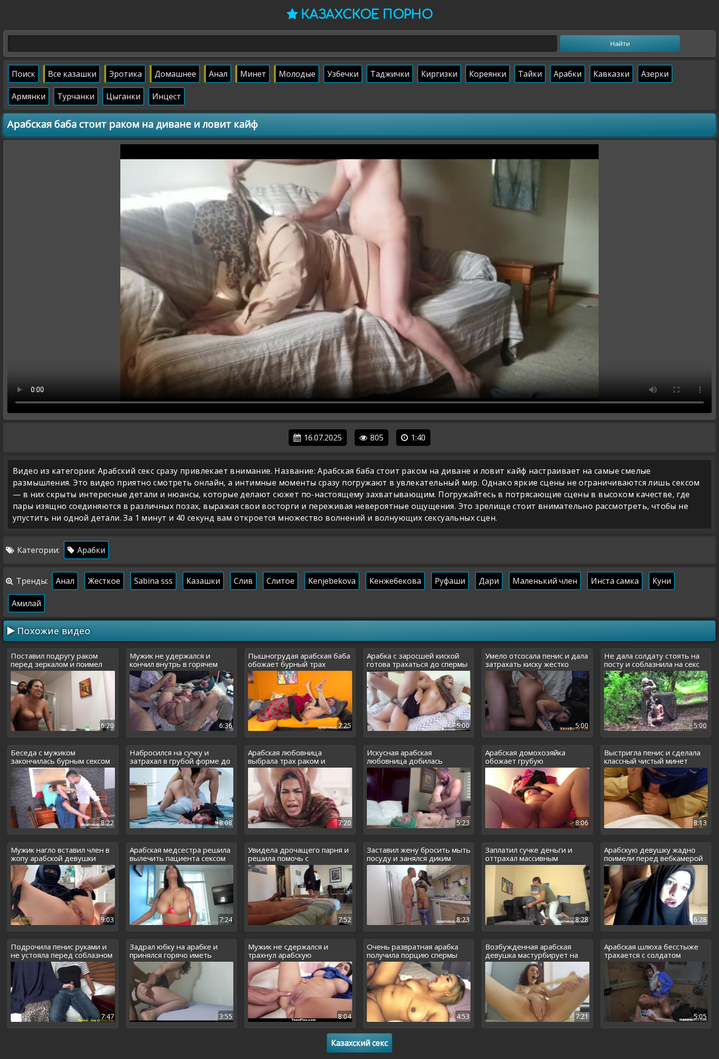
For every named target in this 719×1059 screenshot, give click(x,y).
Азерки (655, 73)
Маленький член (545, 580)
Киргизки (439, 73)
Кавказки (611, 73)
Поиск (23, 73)
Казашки (203, 580)
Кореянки (487, 73)
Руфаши (450, 580)
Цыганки (123, 96)
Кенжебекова (395, 580)
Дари (489, 580)
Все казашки (72, 73)
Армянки (28, 96)
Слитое (280, 580)
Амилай (26, 603)
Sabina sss (153, 580)
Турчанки (75, 96)
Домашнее (175, 73)
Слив (243, 580)
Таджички (389, 73)
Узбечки (343, 73)
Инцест (166, 96)
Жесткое (104, 580)
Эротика (125, 73)
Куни (661, 580)
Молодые (297, 73)
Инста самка (615, 580)
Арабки (568, 73)
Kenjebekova (332, 580)
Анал (218, 73)
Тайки (530, 73)
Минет (253, 73)
